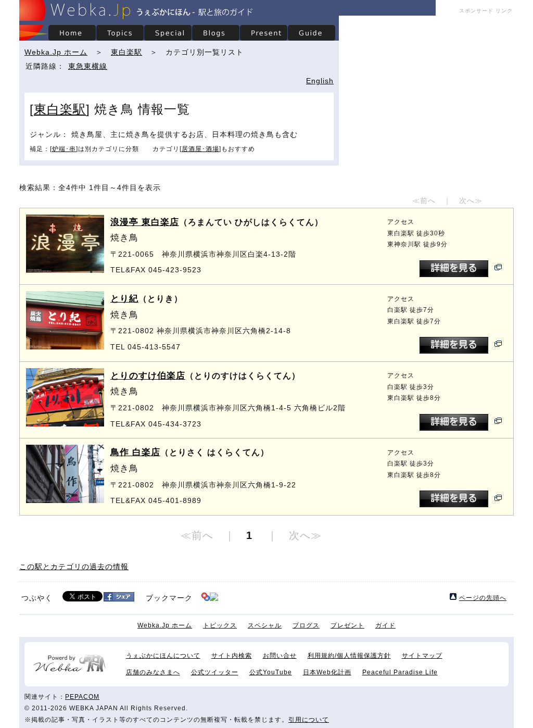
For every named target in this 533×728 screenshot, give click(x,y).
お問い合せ (280, 655)
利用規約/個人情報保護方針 (349, 655)
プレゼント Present (263, 33)
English (320, 81)
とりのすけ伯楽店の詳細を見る (454, 422)
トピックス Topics (120, 33)
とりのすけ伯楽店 (147, 376)
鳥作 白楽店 (135, 452)
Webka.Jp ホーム (55, 52)
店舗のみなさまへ (153, 672)
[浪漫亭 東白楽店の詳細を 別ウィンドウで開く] (498, 268)
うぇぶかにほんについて (163, 655)
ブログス (306, 625)
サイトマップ (422, 655)
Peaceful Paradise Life (400, 672)
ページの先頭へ (482, 597)
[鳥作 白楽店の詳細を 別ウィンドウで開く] (498, 499)
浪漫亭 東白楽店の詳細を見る (454, 268)
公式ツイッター (214, 672)
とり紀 (124, 299)
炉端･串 (64, 149)
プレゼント (347, 625)
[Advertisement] (426, 88)
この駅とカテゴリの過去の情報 (74, 566)
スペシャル (265, 625)
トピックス (220, 625)
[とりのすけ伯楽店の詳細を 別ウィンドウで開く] (498, 421)
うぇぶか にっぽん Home (72, 33)
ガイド (385, 625)
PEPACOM (82, 696)
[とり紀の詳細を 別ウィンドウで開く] (498, 344)
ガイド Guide (311, 33)
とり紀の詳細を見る (454, 345)
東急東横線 (87, 66)
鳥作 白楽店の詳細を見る (454, 499)
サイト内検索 (231, 655)
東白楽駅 (126, 52)
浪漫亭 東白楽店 (144, 222)
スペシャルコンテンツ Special (168, 33)
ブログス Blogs (215, 33)
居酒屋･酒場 (200, 149)
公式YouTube (270, 672)
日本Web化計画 (327, 672)
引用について (308, 719)
